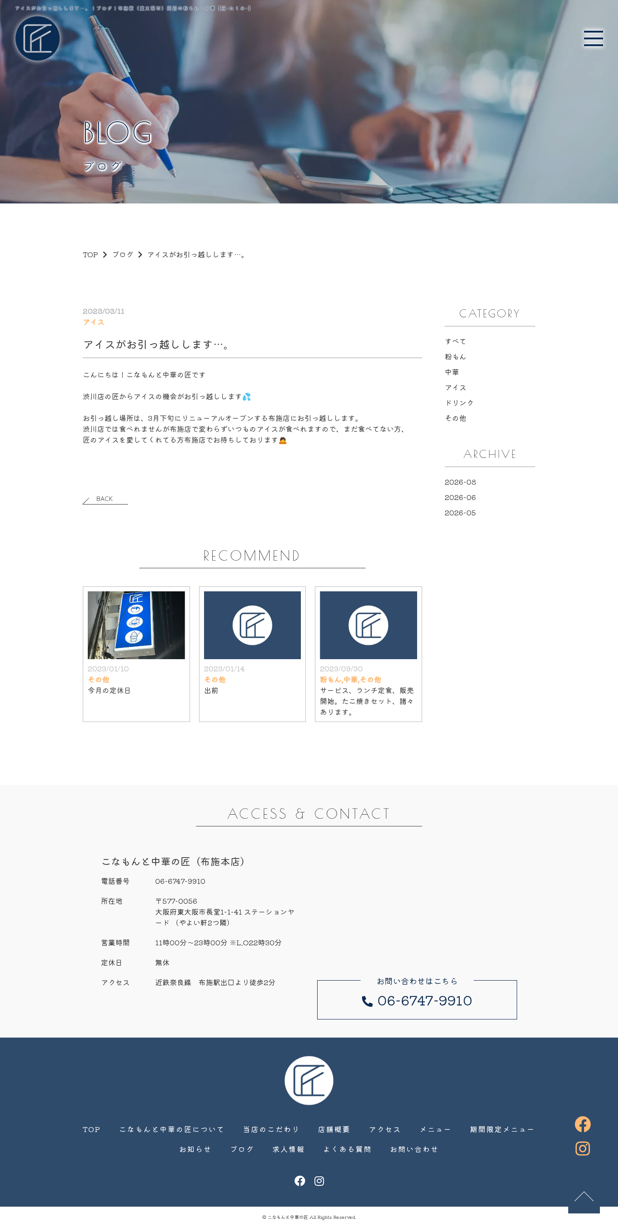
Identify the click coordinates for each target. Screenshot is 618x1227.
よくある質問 (347, 1148)
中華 (452, 371)
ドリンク (459, 402)
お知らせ (195, 1148)
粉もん (455, 356)
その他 (455, 417)
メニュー (435, 1128)
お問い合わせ (414, 1148)
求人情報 (288, 1148)
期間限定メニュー (502, 1128)
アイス (455, 387)
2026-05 (460, 512)
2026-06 (460, 496)
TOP (92, 1128)
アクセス (385, 1128)
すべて (455, 340)
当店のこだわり (271, 1128)
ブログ (122, 254)
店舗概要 (334, 1128)
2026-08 (460, 481)
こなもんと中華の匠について (172, 1128)
